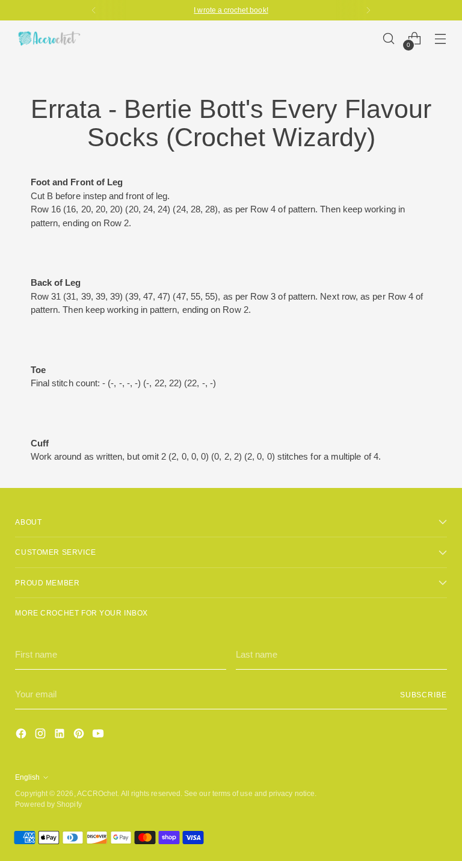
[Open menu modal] (440, 38)
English (27, 777)
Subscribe (423, 695)
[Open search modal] (389, 38)
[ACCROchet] (48, 38)
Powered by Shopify (48, 804)
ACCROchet (97, 793)
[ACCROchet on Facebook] (22, 735)
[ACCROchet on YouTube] (99, 735)
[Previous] (94, 10)
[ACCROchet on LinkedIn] (61, 735)
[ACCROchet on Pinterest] (80, 735)
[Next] (368, 10)
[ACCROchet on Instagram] (41, 735)
